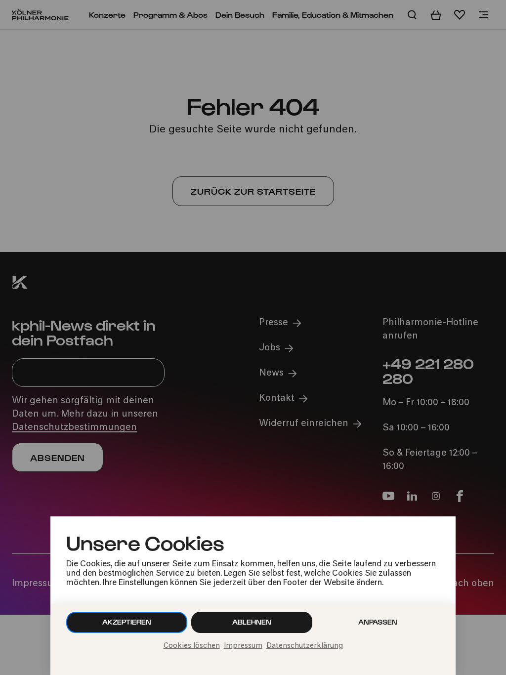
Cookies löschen (192, 646)
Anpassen (377, 622)
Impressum (243, 646)
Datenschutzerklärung (304, 646)
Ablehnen (251, 622)
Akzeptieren (126, 622)
